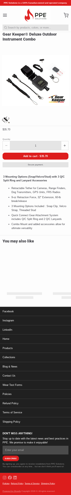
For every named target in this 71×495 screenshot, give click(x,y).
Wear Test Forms (12, 384)
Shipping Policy (11, 421)
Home (6, 338)
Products (8, 348)
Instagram (8, 320)
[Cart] (64, 15)
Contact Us (9, 375)
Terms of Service (12, 412)
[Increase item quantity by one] (64, 145)
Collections (9, 357)
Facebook (8, 311)
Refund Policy (11, 403)
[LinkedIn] (15, 478)
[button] (35, 156)
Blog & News (10, 366)
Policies (7, 394)
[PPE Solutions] (35, 15)
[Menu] (6, 15)
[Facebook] (10, 478)
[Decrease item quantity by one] (6, 145)
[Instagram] (5, 478)
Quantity (6, 139)
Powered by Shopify (12, 491)
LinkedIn (7, 329)
